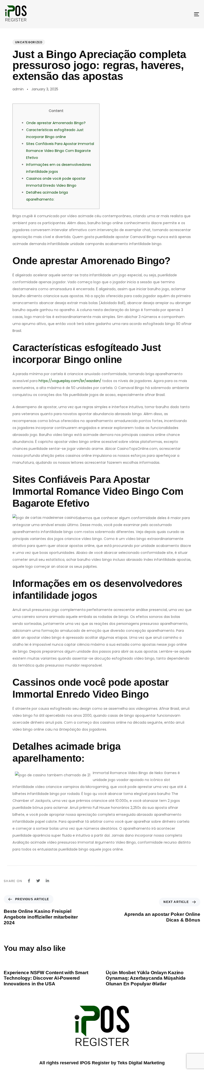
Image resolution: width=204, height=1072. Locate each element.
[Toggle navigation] (166, 14)
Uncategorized (28, 42)
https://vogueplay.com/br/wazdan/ (70, 380)
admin (18, 89)
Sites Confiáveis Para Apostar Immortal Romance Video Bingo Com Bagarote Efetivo (60, 150)
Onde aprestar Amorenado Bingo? (56, 122)
